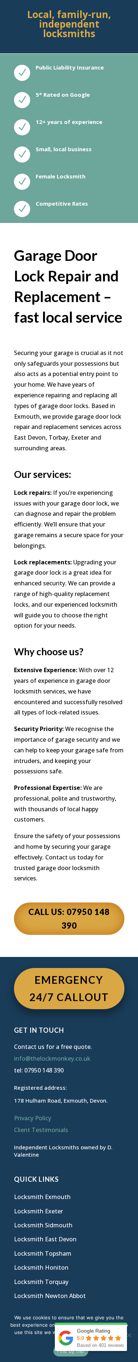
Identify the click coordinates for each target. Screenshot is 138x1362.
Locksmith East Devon (45, 1239)
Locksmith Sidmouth (43, 1225)
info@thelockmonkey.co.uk (52, 1058)
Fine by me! (71, 1351)
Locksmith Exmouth (42, 1197)
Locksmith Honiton (41, 1267)
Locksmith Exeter (38, 1211)
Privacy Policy (32, 1118)
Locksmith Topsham (42, 1253)
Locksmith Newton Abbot (50, 1296)
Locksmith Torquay (41, 1282)
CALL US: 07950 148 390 (69, 918)
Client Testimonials (41, 1130)
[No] (128, 1335)
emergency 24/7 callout (69, 988)
